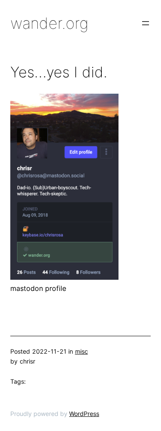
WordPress (84, 413)
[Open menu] (145, 23)
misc (81, 351)
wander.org (49, 23)
